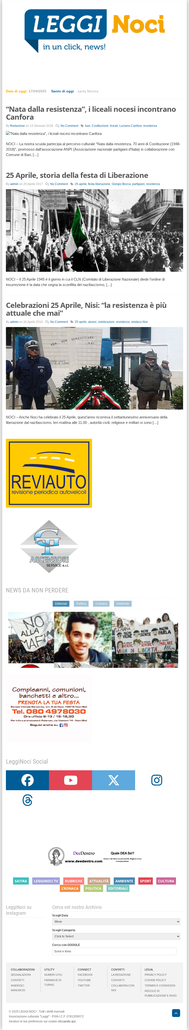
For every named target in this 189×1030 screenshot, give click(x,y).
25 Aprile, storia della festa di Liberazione (77, 175)
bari (87, 126)
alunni (92, 322)
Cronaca (101, 603)
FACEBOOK (85, 974)
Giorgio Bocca (121, 184)
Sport (145, 881)
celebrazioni (106, 322)
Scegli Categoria (63, 930)
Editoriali (61, 603)
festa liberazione (99, 184)
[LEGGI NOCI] (173, 1014)
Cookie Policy (155, 980)
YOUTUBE (84, 980)
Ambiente (122, 603)
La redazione (121, 974)
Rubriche (73, 881)
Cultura (166, 881)
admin (14, 184)
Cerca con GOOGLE (66, 945)
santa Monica (88, 91)
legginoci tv (46, 881)
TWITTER (84, 985)
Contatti (17, 980)
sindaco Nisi (139, 322)
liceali (114, 126)
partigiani (138, 184)
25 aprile (81, 184)
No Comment (69, 126)
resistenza (150, 126)
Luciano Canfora (130, 126)
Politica (81, 603)
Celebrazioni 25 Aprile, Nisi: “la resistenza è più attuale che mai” (86, 309)
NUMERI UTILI (53, 974)
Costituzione (100, 126)
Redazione (17, 126)
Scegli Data (60, 915)
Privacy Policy (156, 974)
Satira (21, 881)
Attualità (99, 881)
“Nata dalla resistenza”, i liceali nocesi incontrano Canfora (91, 113)
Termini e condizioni (160, 985)
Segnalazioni (21, 974)
